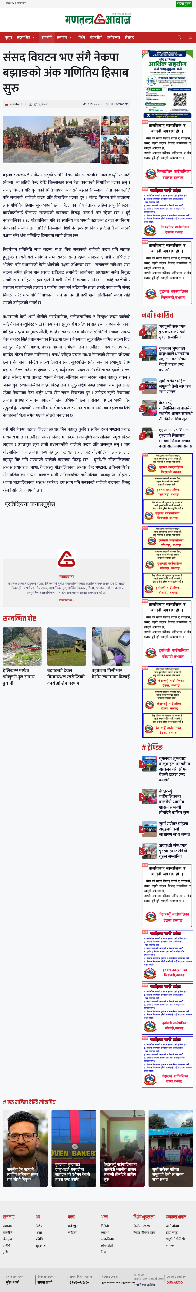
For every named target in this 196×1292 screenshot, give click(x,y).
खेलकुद (129, 37)
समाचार (62, 37)
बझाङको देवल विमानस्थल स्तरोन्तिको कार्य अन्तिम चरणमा (66, 677)
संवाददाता (16, 104)
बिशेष (81, 37)
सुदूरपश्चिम (23, 37)
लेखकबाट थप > (66, 600)
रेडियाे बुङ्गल (184, 3)
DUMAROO (175, 1282)
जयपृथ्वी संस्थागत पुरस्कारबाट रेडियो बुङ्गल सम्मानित (172, 332)
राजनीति (47, 37)
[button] (179, 37)
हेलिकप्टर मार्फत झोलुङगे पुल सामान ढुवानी (19, 677)
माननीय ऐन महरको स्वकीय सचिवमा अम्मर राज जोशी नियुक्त (22, 1174)
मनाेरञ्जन (113, 37)
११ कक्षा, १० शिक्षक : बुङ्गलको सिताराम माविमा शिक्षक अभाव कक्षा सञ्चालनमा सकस (175, 438)
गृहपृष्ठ (8, 37)
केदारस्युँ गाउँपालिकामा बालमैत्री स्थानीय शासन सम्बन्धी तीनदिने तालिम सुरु (176, 411)
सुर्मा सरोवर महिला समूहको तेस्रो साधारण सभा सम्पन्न (175, 386)
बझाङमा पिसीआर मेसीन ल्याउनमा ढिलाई (111, 674)
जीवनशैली (96, 37)
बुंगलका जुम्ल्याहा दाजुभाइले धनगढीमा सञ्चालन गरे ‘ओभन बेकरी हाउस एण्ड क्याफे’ (174, 359)
